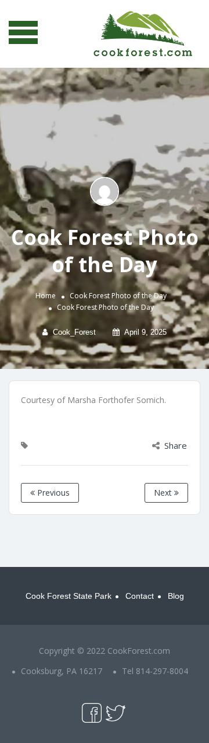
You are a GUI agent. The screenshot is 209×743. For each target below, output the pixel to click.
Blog (176, 596)
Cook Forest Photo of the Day (118, 296)
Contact (139, 596)
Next (164, 492)
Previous (52, 492)
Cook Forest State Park (68, 596)
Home (45, 296)
